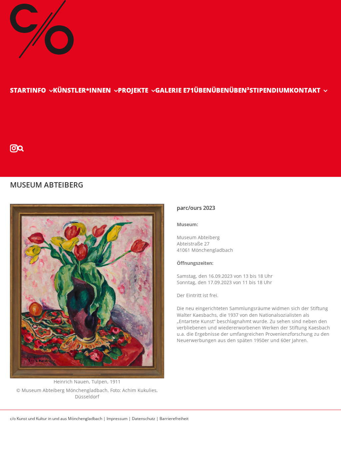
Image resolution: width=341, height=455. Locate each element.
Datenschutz (143, 418)
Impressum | (119, 418)
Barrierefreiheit (174, 418)
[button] (21, 148)
